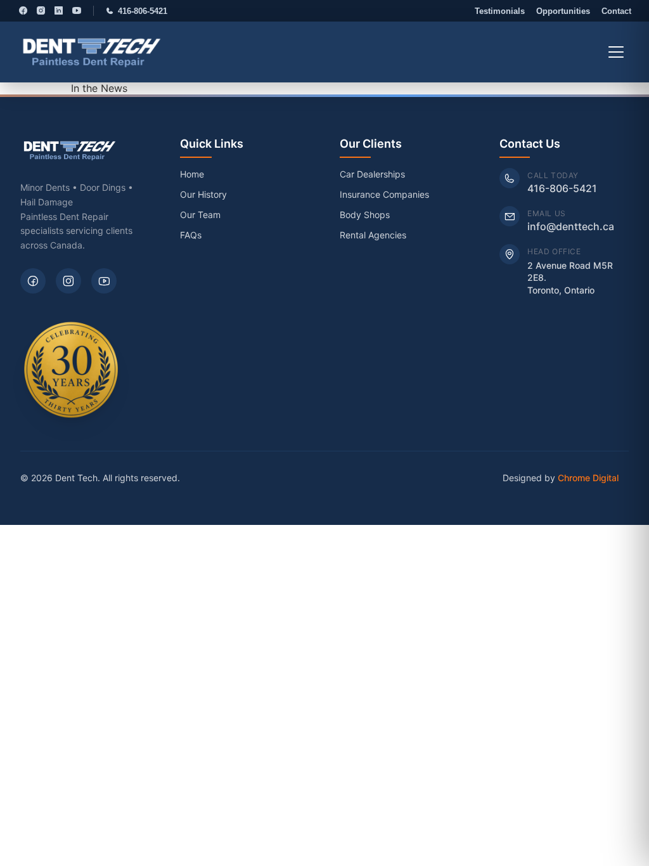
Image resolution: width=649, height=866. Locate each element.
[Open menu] (616, 52)
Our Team (200, 214)
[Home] (92, 52)
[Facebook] (23, 11)
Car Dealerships (372, 174)
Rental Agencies (373, 234)
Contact (616, 11)
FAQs (191, 234)
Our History (203, 194)
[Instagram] (41, 11)
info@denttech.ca (570, 226)
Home (192, 174)
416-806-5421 (142, 11)
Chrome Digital (588, 477)
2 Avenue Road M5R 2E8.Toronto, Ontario (570, 277)
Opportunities (563, 11)
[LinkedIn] (59, 11)
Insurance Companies (384, 194)
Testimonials (500, 11)
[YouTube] (77, 11)
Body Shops (365, 214)
